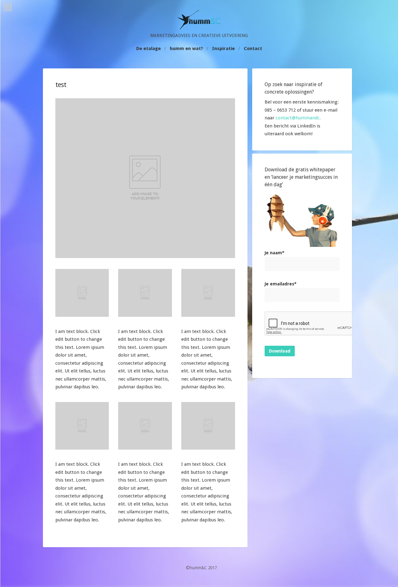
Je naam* (275, 252)
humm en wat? (186, 48)
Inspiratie (223, 48)
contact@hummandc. (298, 118)
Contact (253, 48)
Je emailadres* (281, 283)
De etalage (148, 48)
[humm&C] (199, 28)
